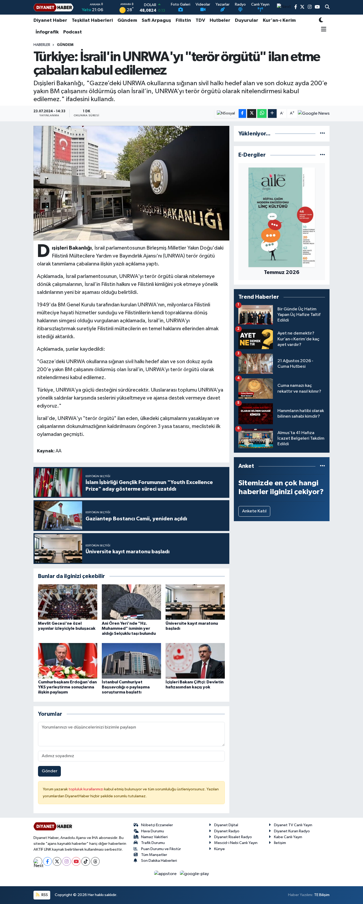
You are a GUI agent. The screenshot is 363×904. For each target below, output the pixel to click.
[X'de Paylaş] (251, 113)
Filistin (183, 20)
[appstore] (166, 873)
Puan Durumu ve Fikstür (161, 849)
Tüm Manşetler (154, 855)
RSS (44, 895)
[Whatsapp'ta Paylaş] (262, 113)
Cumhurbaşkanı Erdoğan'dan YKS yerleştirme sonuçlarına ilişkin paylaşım (67, 687)
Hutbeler (220, 20)
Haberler (41, 45)
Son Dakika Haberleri (159, 861)
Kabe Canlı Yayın (288, 837)
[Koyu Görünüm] (321, 20)
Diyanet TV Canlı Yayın (293, 825)
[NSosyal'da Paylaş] (226, 113)
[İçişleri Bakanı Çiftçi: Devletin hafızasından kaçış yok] (195, 660)
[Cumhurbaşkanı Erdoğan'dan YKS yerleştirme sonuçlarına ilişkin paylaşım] (67, 660)
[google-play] (194, 873)
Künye (219, 849)
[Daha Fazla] (272, 113)
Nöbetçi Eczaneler (157, 825)
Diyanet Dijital (226, 825)
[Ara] (327, 7)
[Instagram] (66, 861)
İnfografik (47, 32)
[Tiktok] (85, 861)
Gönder (49, 771)
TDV (200, 20)
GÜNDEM (65, 45)
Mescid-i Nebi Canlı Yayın (236, 843)
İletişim (280, 843)
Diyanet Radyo (226, 831)
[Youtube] (76, 861)
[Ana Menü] (323, 30)
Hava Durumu (152, 831)
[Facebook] (47, 861)
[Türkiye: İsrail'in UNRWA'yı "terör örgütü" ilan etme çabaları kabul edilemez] (131, 183)
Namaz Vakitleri (154, 837)
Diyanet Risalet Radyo (233, 837)
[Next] (37, 861)
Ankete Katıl (254, 511)
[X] (57, 861)
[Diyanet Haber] (53, 7)
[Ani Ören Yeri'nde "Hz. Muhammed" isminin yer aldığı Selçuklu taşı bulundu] (131, 602)
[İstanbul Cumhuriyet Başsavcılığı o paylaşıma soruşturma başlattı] (131, 660)
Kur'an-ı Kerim (279, 20)
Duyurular (246, 20)
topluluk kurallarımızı (86, 789)
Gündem (127, 20)
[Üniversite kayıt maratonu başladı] (195, 602)
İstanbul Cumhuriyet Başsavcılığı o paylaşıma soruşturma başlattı (126, 687)
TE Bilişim (322, 895)
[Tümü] (322, 133)
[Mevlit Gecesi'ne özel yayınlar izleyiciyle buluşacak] (67, 602)
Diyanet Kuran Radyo (292, 831)
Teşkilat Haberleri (92, 20)
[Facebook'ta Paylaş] (242, 113)
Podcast (72, 32)
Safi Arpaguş (156, 20)
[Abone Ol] (314, 113)
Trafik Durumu (153, 843)
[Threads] (95, 861)
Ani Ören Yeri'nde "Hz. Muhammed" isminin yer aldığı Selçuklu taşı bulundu (129, 628)
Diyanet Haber (50, 20)
